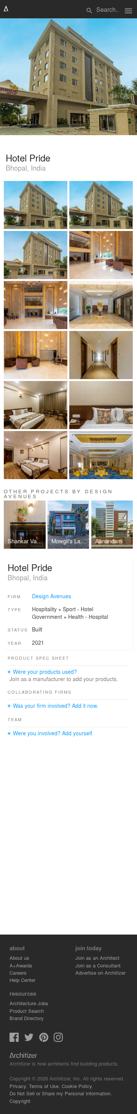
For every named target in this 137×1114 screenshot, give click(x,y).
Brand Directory (27, 1018)
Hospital (98, 616)
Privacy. (18, 1086)
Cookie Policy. (77, 1086)
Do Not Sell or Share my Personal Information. (61, 1093)
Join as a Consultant (98, 965)
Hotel (87, 609)
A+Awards (21, 965)
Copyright (20, 1100)
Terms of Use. (44, 1086)
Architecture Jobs (29, 1003)
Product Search (27, 1010)
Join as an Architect (97, 957)
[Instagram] (58, 1039)
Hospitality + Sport (54, 609)
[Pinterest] (43, 1039)
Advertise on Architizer (100, 972)
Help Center (22, 979)
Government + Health (58, 616)
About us (19, 957)
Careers (18, 972)
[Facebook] (14, 1039)
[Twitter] (28, 1039)
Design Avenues (51, 596)
